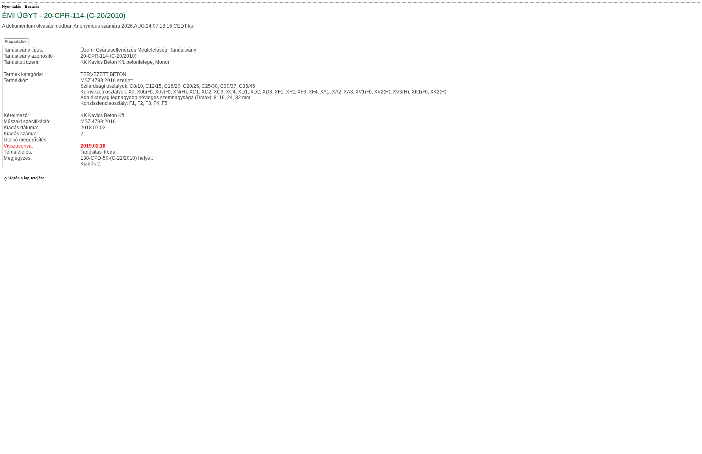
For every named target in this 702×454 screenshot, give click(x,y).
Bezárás (32, 6)
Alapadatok (15, 41)
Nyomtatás (11, 6)
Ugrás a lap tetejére (26, 178)
